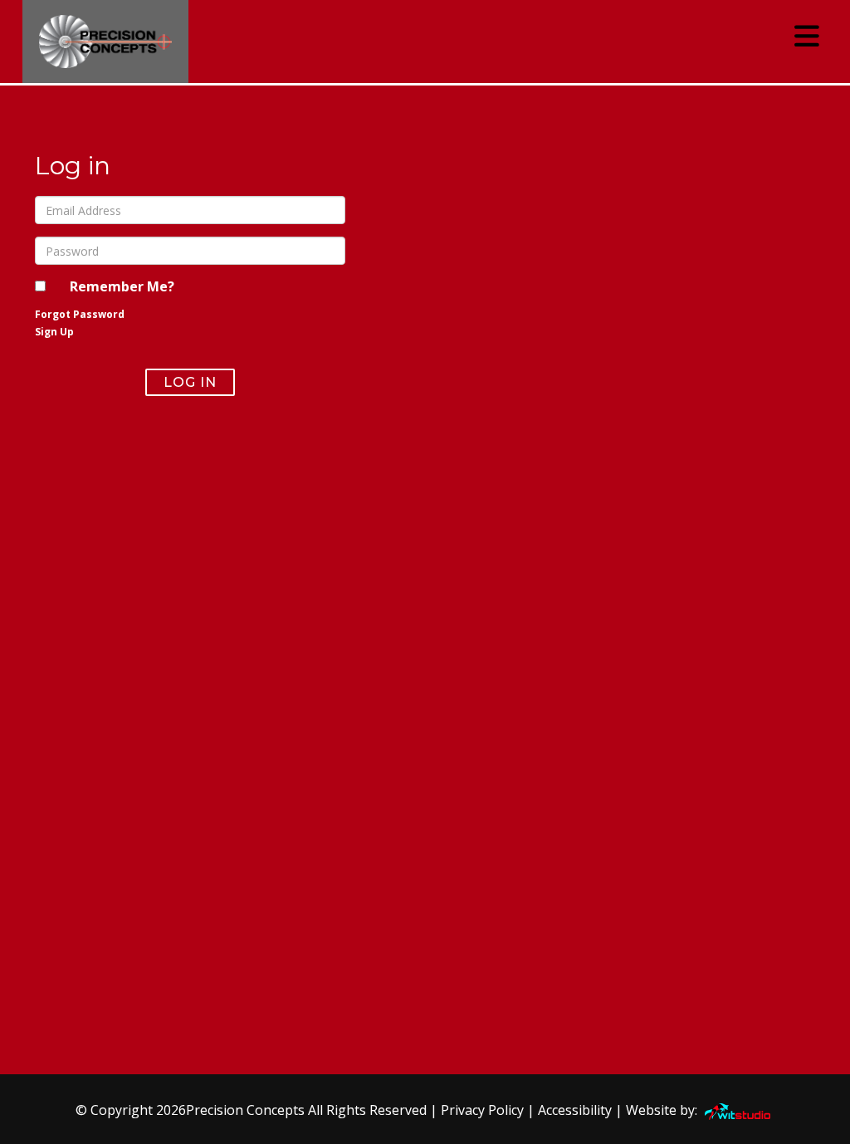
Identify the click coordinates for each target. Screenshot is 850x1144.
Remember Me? (122, 286)
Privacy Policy (482, 1110)
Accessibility (575, 1110)
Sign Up (54, 331)
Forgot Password (80, 314)
